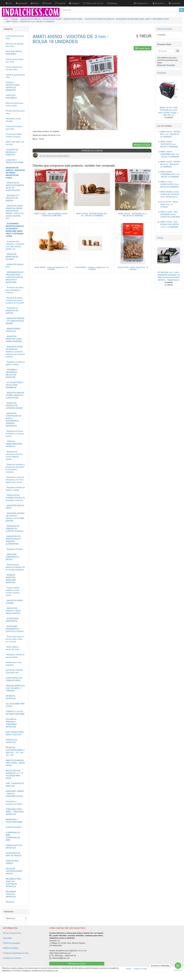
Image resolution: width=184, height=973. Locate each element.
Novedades (161, 73)
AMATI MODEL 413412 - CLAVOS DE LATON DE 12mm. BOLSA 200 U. (170, 194)
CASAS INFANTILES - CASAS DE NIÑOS (14, 679)
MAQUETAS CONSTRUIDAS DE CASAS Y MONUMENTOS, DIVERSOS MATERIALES (13, 419)
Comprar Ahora (143, 48)
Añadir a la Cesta (143, 144)
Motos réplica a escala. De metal (12, 648)
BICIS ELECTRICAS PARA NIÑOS (14, 52)
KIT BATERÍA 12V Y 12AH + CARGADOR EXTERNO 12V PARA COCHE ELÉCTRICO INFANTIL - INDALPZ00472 (168, 276)
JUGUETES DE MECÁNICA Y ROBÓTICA (12, 152)
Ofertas (160, 237)
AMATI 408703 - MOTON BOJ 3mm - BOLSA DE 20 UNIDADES (133, 214)
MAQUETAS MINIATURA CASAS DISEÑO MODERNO (14, 339)
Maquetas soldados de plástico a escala (15, 488)
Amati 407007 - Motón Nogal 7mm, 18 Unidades (169, 204)
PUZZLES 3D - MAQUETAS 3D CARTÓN (12, 310)
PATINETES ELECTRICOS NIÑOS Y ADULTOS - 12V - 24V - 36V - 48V (15, 751)
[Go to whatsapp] (178, 965)
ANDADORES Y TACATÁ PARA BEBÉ (14, 820)
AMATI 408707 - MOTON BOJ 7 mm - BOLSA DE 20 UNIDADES (170, 134)
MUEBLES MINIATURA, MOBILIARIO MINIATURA (11, 579)
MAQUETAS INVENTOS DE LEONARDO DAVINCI (14, 405)
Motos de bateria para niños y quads (14, 104)
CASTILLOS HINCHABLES (11, 96)
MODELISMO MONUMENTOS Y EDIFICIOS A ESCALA (14, 628)
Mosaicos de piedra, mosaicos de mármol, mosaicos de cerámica (15, 300)
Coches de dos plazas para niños (14, 60)
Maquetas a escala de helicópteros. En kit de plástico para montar (15, 479)
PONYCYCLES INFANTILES (11, 740)
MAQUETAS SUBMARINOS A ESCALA (12, 557)
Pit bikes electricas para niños (15, 112)
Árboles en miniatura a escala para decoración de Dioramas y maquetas (15, 468)
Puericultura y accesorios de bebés (14, 802)
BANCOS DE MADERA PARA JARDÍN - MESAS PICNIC (15, 763)
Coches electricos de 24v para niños (14, 68)
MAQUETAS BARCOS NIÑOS (15, 506)
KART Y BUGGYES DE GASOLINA (15, 784)
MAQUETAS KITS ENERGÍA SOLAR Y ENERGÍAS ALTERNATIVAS (14, 540)
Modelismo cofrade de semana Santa (15, 655)
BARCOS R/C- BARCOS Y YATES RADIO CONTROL (13, 610)
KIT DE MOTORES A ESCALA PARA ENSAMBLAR (14, 385)
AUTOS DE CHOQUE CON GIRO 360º (14, 671)
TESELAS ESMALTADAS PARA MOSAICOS (14, 444)
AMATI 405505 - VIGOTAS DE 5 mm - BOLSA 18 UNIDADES (169, 144)
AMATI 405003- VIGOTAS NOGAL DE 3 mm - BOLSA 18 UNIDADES (92, 214)
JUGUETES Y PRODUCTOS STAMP (14, 161)
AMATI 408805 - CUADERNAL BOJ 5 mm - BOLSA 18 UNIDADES (170, 174)
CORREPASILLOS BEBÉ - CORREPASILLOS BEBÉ (13, 836)
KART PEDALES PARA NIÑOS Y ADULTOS (15, 733)
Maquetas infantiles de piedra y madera (15, 363)
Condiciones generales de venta (16, 953)
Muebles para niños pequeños (13, 663)
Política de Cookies (10, 948)
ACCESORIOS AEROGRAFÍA (12, 619)
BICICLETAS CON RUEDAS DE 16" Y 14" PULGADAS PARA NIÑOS (15, 774)
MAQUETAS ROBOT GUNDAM (14, 601)
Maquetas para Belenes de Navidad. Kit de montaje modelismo (15, 567)
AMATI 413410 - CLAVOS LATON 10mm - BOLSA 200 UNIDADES (170, 184)
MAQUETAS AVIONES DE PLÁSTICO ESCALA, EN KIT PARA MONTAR (15, 517)
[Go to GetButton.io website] (178, 970)
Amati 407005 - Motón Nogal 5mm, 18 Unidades (133, 268)
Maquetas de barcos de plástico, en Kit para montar (15, 433)
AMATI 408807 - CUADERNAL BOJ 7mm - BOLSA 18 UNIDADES (169, 154)
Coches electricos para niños (15, 37)
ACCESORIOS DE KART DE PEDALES (14, 854)
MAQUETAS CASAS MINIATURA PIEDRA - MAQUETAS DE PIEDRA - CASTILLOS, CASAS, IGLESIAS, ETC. (15, 212)
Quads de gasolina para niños (15, 75)
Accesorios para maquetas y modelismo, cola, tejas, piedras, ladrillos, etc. (15, 245)
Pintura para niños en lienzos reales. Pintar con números (15, 639)
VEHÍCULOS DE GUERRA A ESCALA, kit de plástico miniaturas (15, 497)
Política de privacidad (11, 943)
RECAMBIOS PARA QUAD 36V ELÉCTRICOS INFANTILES (13, 883)
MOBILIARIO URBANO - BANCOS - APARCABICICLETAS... (15, 793)
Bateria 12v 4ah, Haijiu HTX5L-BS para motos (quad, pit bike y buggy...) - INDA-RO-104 (168, 111)
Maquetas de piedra (14, 549)
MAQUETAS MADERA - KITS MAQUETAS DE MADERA (15, 321)
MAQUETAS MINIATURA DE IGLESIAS (12, 256)
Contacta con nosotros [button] (77, 963)
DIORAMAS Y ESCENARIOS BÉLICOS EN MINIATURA (12, 373)
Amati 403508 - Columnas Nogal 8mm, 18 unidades (51, 268)
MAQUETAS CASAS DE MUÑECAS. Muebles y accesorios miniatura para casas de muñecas (15, 351)
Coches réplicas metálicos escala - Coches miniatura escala (13, 591)
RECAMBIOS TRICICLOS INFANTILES (11, 894)
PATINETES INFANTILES (11, 697)
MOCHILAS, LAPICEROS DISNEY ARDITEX (14, 871)
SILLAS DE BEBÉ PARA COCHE (15, 704)
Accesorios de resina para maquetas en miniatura (14, 290)
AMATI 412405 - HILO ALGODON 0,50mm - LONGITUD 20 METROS (51, 214)
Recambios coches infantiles (13, 119)
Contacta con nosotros (12, 958)
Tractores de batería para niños (14, 127)
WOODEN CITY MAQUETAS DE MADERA (12, 198)
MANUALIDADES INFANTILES (13, 329)
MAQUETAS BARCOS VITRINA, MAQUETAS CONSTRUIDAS (15, 395)
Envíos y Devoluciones (12, 933)
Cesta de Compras (164, 29)
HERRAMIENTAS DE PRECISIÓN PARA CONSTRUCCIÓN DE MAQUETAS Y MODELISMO (14, 277)
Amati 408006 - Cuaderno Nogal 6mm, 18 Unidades (92, 268)
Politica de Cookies (140, 968)
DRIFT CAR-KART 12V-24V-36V (15, 143)
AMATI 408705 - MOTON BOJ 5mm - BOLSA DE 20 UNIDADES (170, 164)
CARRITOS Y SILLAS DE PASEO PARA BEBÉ (15, 712)
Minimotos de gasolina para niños (15, 44)
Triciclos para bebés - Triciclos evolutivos (14, 135)
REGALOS (10, 902)
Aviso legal (7, 938)
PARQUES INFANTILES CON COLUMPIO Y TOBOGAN (15, 688)
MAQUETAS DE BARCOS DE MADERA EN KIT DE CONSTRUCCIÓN (15, 186)
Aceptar (128, 968)
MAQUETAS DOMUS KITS (14, 265)
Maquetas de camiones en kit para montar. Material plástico (14, 455)
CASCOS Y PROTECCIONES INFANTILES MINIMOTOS (13, 86)
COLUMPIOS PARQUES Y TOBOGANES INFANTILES (11, 723)
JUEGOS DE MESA (13, 827)
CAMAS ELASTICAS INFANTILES (14, 846)
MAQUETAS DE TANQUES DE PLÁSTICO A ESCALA (14, 528)
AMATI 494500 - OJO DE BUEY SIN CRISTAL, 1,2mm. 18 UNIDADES (169, 224)
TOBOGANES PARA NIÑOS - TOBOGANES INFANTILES (15, 811)
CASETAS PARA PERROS (12, 861)
